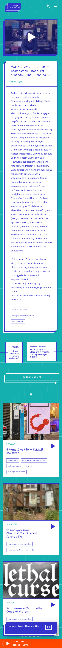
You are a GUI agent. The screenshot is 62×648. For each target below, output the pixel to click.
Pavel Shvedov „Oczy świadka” (14, 352)
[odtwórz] (53, 446)
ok (48, 627)
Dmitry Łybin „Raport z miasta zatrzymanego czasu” (40, 351)
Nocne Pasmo (20, 645)
